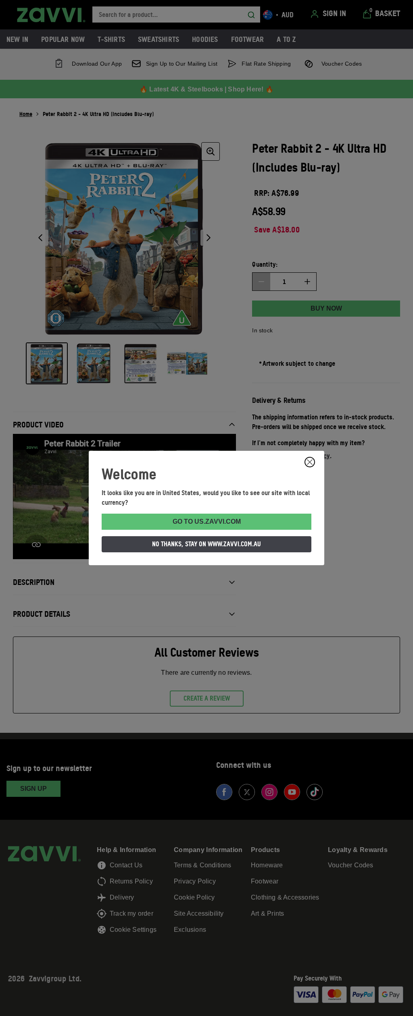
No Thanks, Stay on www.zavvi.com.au (206, 544)
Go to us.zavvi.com (207, 521)
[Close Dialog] (310, 462)
